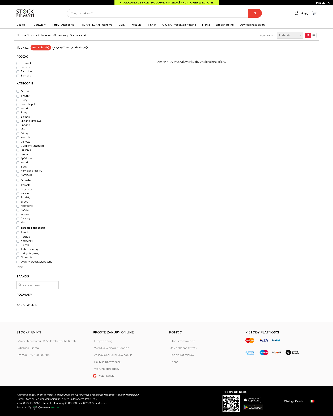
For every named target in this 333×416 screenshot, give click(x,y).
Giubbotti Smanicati (33, 145)
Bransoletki (39, 47)
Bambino (26, 71)
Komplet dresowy (31, 170)
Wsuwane (27, 214)
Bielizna (25, 116)
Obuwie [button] (38, 24)
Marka (206, 24)
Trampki (25, 185)
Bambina (26, 75)
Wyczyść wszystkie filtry (70, 47)
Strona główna (26, 35)
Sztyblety (26, 189)
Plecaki (25, 245)
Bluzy (121, 24)
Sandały (25, 197)
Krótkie (25, 154)
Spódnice (26, 158)
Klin (23, 222)
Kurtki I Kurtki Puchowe (97, 24)
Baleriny (25, 218)
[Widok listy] (314, 35)
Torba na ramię (29, 249)
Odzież (25, 91)
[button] (37, 58)
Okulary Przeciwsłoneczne (179, 24)
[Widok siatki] (308, 35)
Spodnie (26, 125)
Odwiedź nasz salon (252, 24)
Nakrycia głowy (30, 253)
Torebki (25, 232)
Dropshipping (225, 24)
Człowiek (26, 63)
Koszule (136, 24)
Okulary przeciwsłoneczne (36, 261)
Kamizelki (26, 175)
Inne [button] (19, 267)
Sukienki (26, 150)
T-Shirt (151, 24)
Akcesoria (26, 257)
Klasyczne (27, 205)
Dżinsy (25, 133)
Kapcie (25, 193)
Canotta (25, 141)
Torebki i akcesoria (33, 227)
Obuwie (26, 180)
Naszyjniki (27, 240)
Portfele (26, 236)
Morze (24, 129)
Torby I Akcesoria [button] (63, 24)
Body (24, 166)
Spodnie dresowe (31, 120)
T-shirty (25, 95)
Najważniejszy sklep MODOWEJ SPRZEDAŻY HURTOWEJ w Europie (167, 2)
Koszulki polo (28, 104)
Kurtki (24, 108)
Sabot (24, 201)
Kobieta (25, 67)
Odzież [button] (20, 24)
